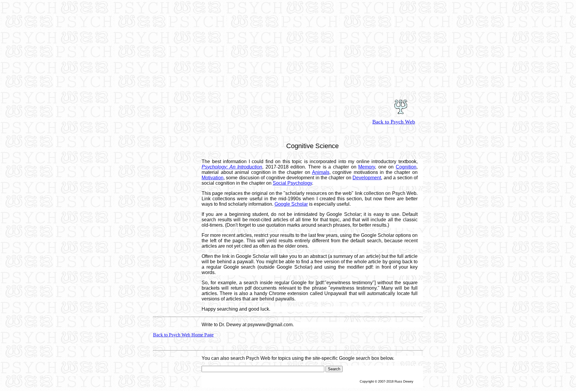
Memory (366, 166)
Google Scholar (291, 204)
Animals (320, 172)
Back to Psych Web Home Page (183, 334)
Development (366, 177)
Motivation (213, 177)
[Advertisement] (288, 42)
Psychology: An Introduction (232, 166)
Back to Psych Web (393, 122)
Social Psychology (292, 183)
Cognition (406, 166)
